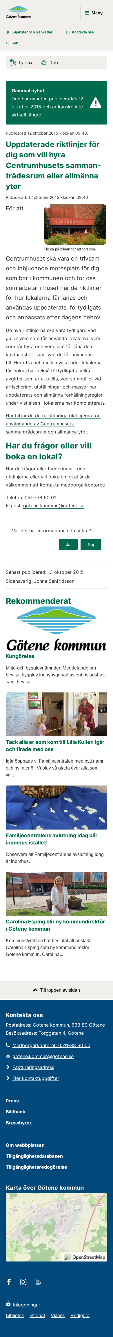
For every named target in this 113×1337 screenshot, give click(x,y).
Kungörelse (20, 656)
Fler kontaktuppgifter (35, 1078)
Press (12, 1101)
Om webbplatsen (25, 1145)
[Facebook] (10, 1282)
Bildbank (15, 1112)
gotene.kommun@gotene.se (53, 505)
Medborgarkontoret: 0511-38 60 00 (51, 1045)
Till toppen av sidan (60, 990)
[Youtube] (38, 1282)
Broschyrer (19, 1122)
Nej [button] (91, 544)
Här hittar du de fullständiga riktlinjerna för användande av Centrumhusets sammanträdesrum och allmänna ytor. (53, 424)
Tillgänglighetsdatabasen (34, 1156)
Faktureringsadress (33, 1067)
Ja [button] (68, 544)
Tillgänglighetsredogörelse (36, 1167)
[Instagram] (24, 1282)
